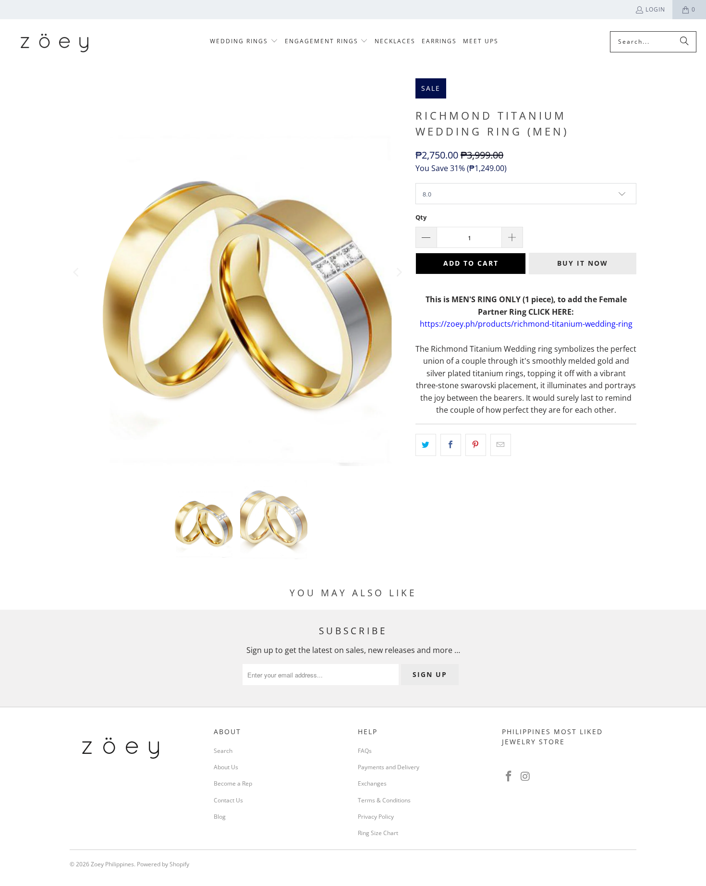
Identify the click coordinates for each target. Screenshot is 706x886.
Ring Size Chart (378, 833)
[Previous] (77, 272)
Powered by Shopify (163, 864)
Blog (220, 816)
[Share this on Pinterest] (475, 445)
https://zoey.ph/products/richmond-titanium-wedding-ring (526, 324)
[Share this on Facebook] (450, 445)
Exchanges (372, 783)
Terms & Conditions (384, 800)
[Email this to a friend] (500, 445)
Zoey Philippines (112, 864)
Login (655, 9)
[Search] (684, 41)
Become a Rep (233, 783)
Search (223, 751)
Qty (420, 217)
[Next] (398, 272)
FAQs (365, 751)
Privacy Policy (376, 816)
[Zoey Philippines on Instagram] (526, 776)
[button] (244, 41)
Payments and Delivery (388, 767)
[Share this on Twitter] (425, 445)
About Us (226, 767)
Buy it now (582, 263)
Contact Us (228, 800)
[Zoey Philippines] (54, 41)
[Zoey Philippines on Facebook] (509, 776)
